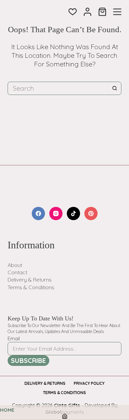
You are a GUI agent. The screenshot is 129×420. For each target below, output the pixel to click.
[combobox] (58, 88)
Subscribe (28, 360)
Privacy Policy (89, 383)
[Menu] (117, 12)
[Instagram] (56, 213)
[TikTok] (73, 213)
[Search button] (114, 88)
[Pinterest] (91, 213)
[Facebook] (38, 213)
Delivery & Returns (30, 279)
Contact (17, 272)
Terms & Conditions (31, 287)
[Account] (87, 12)
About (15, 265)
